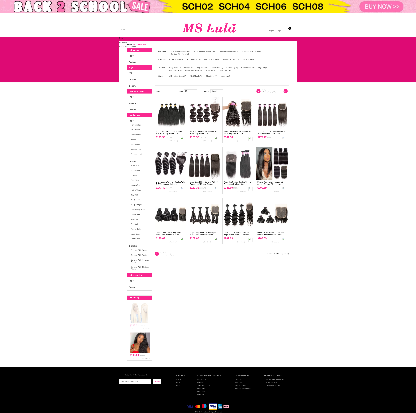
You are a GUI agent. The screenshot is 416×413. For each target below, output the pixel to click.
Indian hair (135, 139)
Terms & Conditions (240, 385)
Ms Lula (205, 412)
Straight (134, 175)
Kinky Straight (136, 205)
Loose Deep (135, 214)
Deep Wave (135, 180)
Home (121, 38)
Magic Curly (135, 234)
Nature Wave (136, 190)
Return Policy (201, 388)
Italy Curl (134, 195)
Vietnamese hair (137, 144)
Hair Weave (123, 42)
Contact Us (238, 379)
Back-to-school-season (127, 47)
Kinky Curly (135, 200)
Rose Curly (135, 239)
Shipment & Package (203, 385)
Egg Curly (135, 224)
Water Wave (135, 166)
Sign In (178, 382)
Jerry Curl (134, 219)
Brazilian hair (136, 130)
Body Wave (135, 170)
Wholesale (200, 394)
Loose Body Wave (138, 209)
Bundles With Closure (139, 250)
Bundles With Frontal (139, 255)
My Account (179, 379)
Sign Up (178, 385)
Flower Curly (136, 229)
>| (274, 91)
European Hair (136, 154)
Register (272, 31)
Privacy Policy (239, 382)
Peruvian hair (136, 125)
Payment (200, 382)
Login (279, 31)
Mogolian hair (136, 149)
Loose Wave (135, 185)
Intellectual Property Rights (243, 388)
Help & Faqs (201, 391)
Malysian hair (136, 135)
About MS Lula (201, 379)
